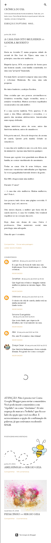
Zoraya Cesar (18, 345)
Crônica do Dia (14, 9)
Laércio (15, 261)
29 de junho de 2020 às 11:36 (27, 332)
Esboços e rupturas (15, 23)
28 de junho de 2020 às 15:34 (24, 317)
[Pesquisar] (45, 4)
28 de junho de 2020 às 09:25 (33, 279)
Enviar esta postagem (25, 244)
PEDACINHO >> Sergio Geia (22, 514)
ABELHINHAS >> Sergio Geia (22, 467)
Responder (17, 273)
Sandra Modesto (16, 248)
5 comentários (22, 519)
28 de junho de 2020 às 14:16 (32, 297)
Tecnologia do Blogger (27, 535)
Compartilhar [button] (9, 244)
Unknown (16, 297)
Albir (14, 332)
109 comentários (23, 472)
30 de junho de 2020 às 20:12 (36, 345)
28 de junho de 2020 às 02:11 (30, 261)
